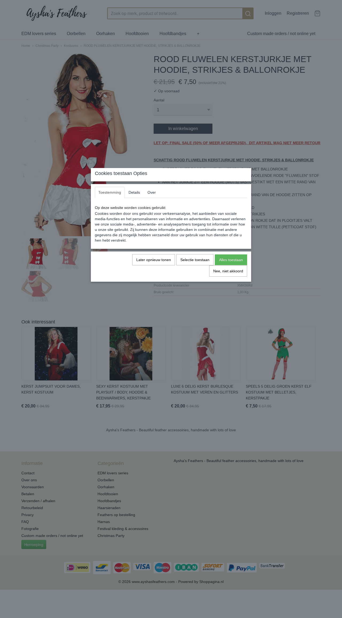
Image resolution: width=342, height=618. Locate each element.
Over (151, 192)
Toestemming (109, 192)
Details (134, 192)
